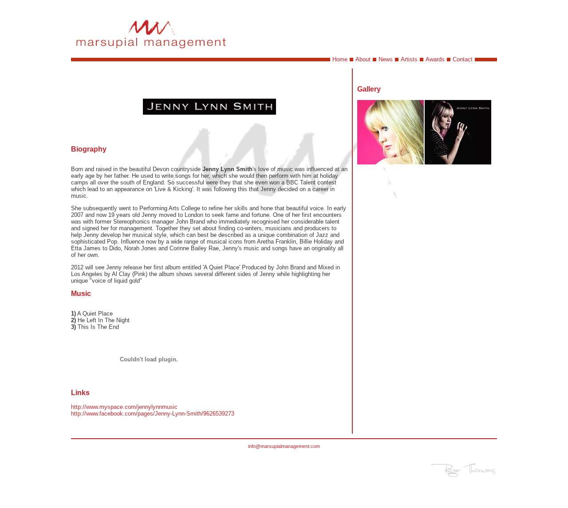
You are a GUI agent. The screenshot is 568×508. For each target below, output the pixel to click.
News (386, 59)
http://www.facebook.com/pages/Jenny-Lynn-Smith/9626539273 (152, 413)
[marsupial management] (151, 51)
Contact (463, 59)
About (363, 59)
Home (339, 59)
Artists (409, 59)
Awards (435, 59)
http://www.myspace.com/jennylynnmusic (124, 407)
